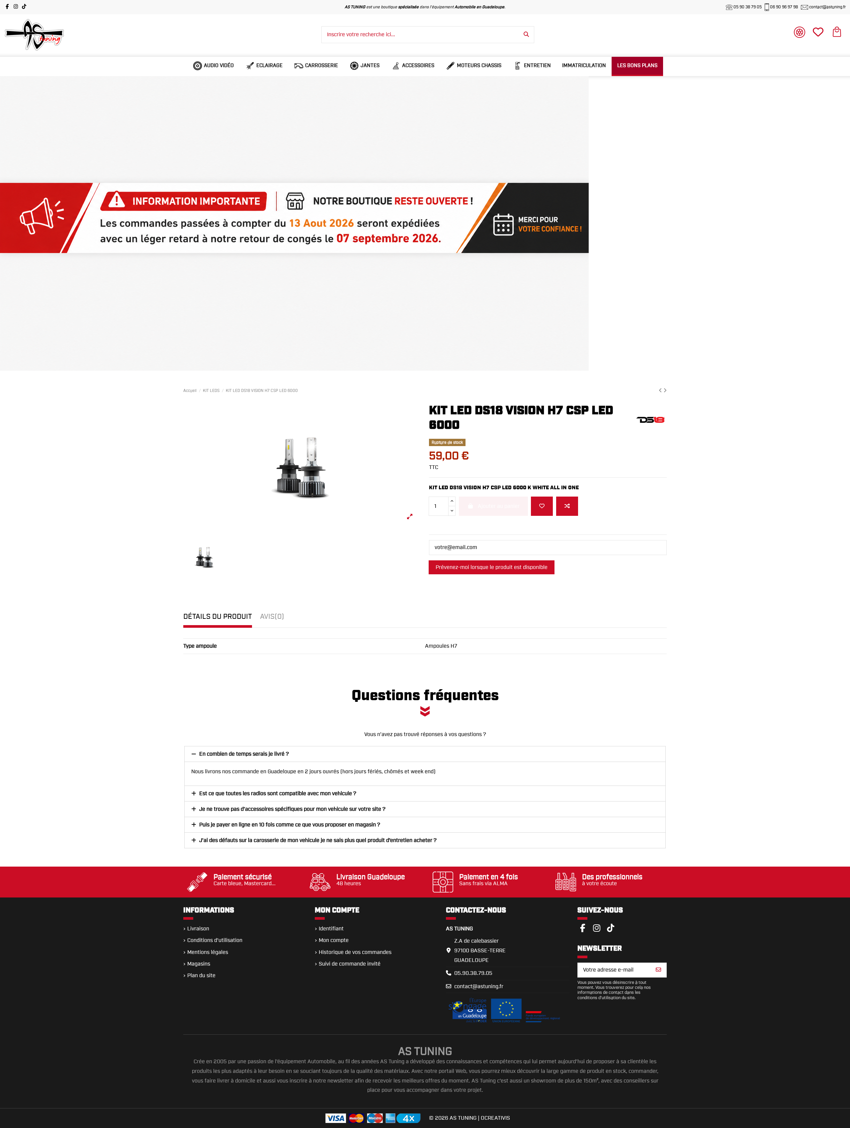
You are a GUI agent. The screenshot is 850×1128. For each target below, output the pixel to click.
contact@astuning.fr (827, 7)
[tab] (272, 618)
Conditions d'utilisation (214, 940)
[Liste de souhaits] (542, 506)
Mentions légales (207, 952)
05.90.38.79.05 (473, 973)
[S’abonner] (658, 970)
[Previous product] (661, 390)
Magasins (198, 964)
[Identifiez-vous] (799, 34)
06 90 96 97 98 (784, 7)
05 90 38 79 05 (747, 7)
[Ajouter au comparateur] (567, 506)
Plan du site (201, 975)
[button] (213, 66)
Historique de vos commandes (355, 952)
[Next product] (665, 390)
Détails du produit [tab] (217, 616)
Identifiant (331, 928)
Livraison (198, 928)
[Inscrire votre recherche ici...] (526, 35)
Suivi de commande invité (350, 964)
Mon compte (334, 940)
